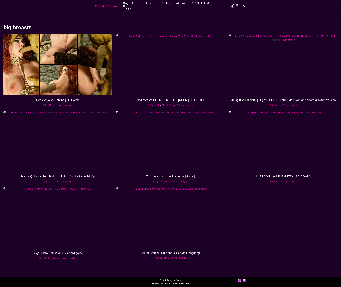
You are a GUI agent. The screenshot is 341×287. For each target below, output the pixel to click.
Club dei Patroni (49, 105)
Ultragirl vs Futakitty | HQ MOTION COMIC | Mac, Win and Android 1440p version (283, 100)
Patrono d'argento (65, 105)
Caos (50, 258)
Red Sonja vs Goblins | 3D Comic (57, 100)
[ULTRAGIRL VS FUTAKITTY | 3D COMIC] (283, 141)
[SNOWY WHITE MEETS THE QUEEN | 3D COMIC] (170, 64)
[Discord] (238, 6)
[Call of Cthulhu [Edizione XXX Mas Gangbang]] (170, 217)
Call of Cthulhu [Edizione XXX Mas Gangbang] (170, 253)
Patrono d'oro (276, 105)
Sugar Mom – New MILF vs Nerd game (58, 253)
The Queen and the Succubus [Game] (170, 176)
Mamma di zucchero (68, 258)
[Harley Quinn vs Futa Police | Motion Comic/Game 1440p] (57, 141)
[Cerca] (244, 6)
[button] (141, 3)
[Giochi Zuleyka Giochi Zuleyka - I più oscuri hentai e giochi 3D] (106, 6)
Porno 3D (42, 258)
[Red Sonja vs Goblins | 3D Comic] (57, 64)
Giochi (154, 181)
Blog (125, 3)
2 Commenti (153, 105)
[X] (232, 6)
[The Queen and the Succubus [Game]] (170, 141)
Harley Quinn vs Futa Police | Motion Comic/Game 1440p (58, 176)
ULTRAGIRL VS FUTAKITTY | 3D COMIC (283, 176)
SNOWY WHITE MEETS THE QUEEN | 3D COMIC (170, 100)
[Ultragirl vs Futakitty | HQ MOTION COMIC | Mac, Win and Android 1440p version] (283, 64)
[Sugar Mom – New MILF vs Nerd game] (57, 217)
